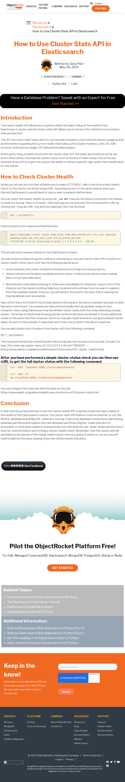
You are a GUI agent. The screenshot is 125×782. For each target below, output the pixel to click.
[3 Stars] (17, 465)
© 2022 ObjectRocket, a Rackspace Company (53, 755)
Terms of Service (92, 755)
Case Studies (81, 730)
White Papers (81, 743)
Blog (76, 726)
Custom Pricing (43, 6)
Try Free (100, 8)
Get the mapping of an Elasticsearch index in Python (43, 638)
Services (31, 6)
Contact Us (56, 726)
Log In (98, 3)
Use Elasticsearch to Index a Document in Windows (42, 597)
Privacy (70, 759)
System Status (105, 730)
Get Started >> (65, 103)
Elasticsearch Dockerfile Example (30, 607)
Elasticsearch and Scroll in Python (30, 611)
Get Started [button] (62, 568)
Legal (58, 759)
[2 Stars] (14, 465)
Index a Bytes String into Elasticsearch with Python (42, 643)
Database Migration (14, 739)
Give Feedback (33, 465)
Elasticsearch (42, 27)
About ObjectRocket (61, 722)
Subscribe (58, 83)
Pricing (31, 722)
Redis (7, 734)
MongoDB (9, 726)
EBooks (78, 739)
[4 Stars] (19, 465)
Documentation (82, 734)
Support (84, 6)
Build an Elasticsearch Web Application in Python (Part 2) (45, 628)
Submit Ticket (104, 726)
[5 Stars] (22, 465)
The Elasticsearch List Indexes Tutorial (33, 602)
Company (57, 6)
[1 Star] (12, 465)
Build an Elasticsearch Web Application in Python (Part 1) (45, 633)
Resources (70, 6)
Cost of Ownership (36, 726)
